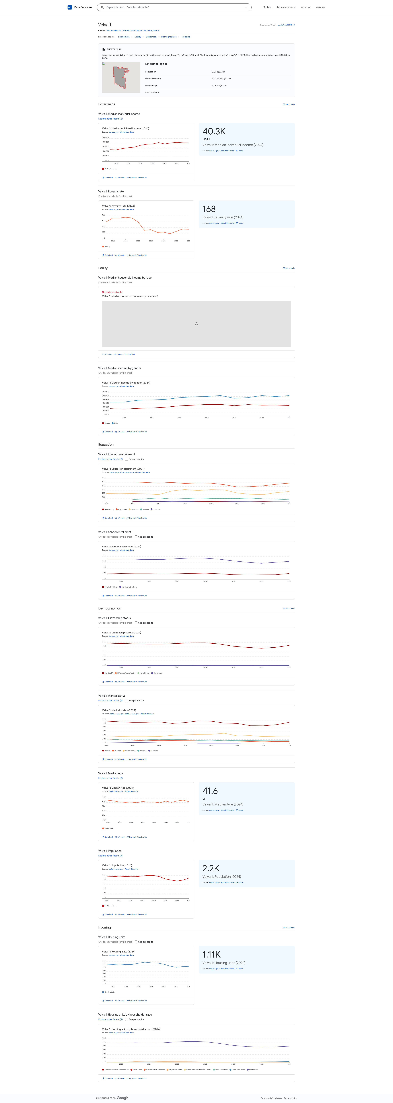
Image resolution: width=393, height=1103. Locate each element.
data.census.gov (127, 472)
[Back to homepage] (70, 7)
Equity (137, 36)
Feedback (320, 7)
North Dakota (114, 30)
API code (121, 177)
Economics (124, 36)
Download (109, 177)
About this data (127, 132)
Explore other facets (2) (110, 118)
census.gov (114, 132)
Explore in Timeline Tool (138, 177)
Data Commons (83, 7)
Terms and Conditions (271, 1098)
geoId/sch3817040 (286, 25)
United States (129, 30)
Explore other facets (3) (110, 700)
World (156, 30)
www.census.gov (152, 92)
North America (144, 30)
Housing (186, 36)
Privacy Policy (290, 1098)
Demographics (169, 36)
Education (151, 36)
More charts (289, 104)
